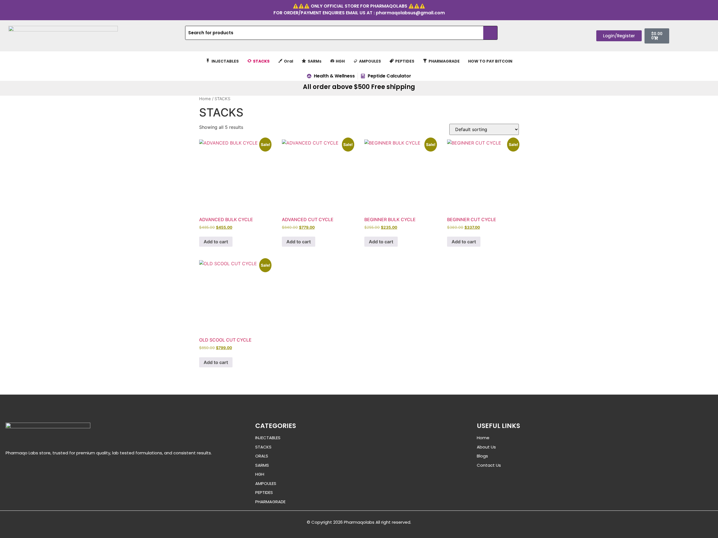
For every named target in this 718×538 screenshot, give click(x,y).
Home (205, 98)
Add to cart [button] (216, 241)
